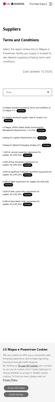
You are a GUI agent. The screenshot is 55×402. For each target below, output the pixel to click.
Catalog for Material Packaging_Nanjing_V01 (21, 145)
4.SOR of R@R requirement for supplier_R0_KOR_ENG (25, 182)
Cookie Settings (16, 394)
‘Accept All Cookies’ (28, 366)
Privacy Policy (10, 380)
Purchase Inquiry (38, 4)
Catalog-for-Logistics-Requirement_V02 (19, 138)
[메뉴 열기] (51, 4)
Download (21, 110)
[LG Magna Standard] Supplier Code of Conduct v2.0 (24, 118)
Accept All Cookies (16, 388)
